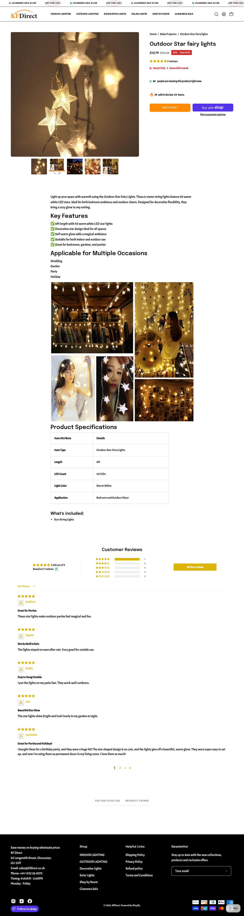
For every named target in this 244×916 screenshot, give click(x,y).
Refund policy (134, 868)
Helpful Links (135, 846)
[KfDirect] (24, 14)
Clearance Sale (89, 889)
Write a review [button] (195, 567)
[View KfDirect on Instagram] (13, 901)
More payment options (213, 114)
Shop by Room (89, 882)
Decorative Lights (90, 868)
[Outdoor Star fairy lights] (39, 166)
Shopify (136, 905)
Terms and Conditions (139, 875)
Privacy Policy (134, 862)
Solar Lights (87, 875)
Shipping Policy (135, 855)
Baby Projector (168, 34)
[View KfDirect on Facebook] (30, 901)
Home (153, 34)
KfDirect (116, 905)
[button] (61, 14)
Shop (83, 846)
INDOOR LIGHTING (92, 855)
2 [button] (120, 768)
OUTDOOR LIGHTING (93, 862)
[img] (26, 596)
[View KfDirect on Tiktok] (21, 901)
